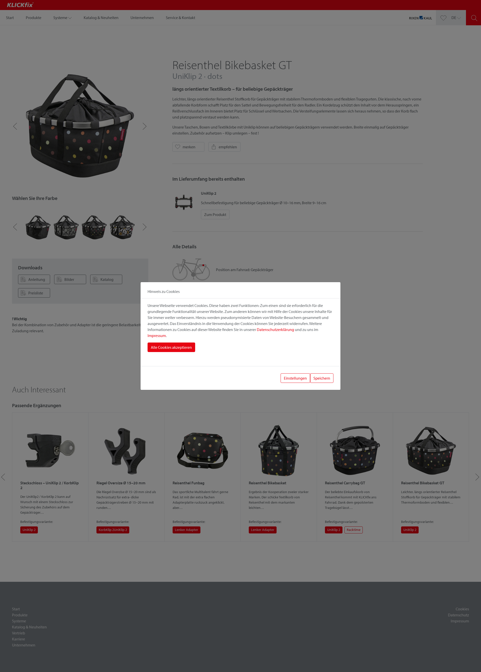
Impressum (157, 335)
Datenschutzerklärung (275, 329)
